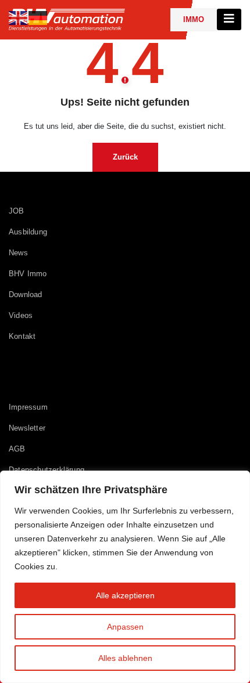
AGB (17, 449)
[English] (18, 17)
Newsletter (27, 428)
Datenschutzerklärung (46, 469)
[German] (38, 17)
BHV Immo (28, 273)
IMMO (193, 19)
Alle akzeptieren (125, 595)
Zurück (125, 157)
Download (25, 294)
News (18, 252)
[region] (125, 577)
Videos (21, 315)
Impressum (28, 407)
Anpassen (125, 626)
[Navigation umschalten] (229, 19)
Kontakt (22, 336)
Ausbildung (28, 231)
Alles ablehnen (125, 658)
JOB (16, 211)
